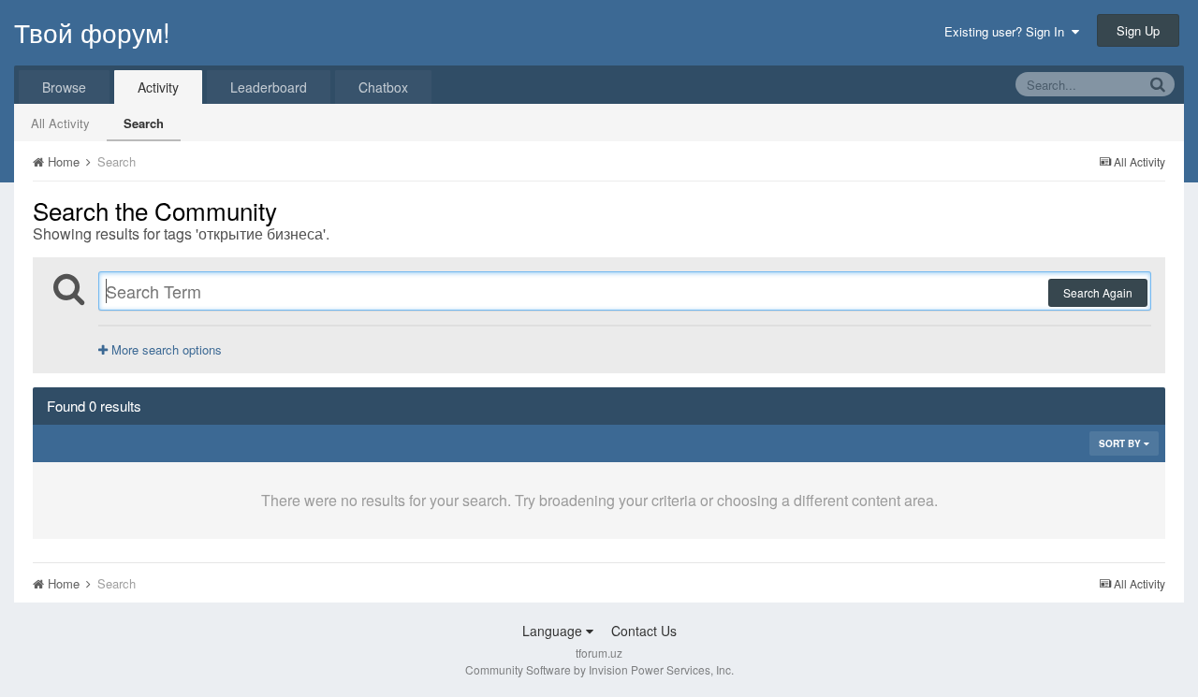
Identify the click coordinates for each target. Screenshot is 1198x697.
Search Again (1097, 292)
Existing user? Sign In (1008, 31)
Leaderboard (268, 87)
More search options (165, 349)
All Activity (60, 123)
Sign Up (1138, 30)
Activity (158, 87)
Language (554, 630)
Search (144, 123)
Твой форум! (92, 32)
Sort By (1121, 443)
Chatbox (383, 87)
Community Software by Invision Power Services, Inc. (599, 669)
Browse (64, 87)
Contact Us (644, 630)
